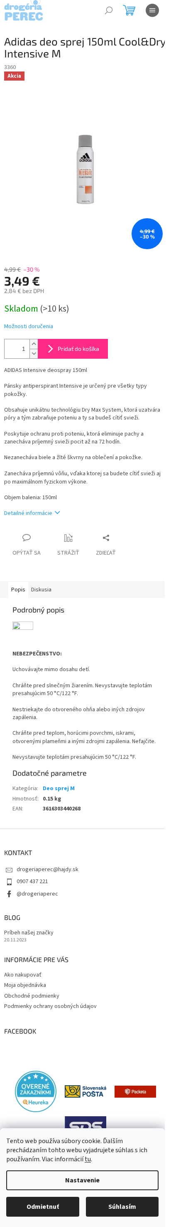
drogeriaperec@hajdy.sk (47, 869)
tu (88, 1159)
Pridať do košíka (78, 348)
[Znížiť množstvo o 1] (33, 353)
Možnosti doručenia (28, 327)
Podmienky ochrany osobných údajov (50, 1006)
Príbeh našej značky (29, 933)
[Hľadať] (108, 10)
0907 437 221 (32, 881)
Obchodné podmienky (31, 996)
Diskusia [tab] (41, 590)
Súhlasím (122, 1206)
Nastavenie (82, 1180)
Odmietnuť (43, 1206)
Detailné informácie (28, 513)
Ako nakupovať (23, 975)
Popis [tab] (18, 590)
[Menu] (152, 10)
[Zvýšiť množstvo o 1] (33, 344)
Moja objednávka (25, 985)
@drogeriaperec (37, 894)
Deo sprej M (59, 788)
